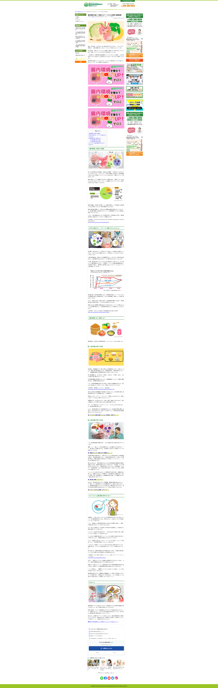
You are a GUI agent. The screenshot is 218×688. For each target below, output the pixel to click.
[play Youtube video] (106, 74)
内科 (77, 18)
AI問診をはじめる (107, 648)
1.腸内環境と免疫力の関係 (94, 133)
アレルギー (78, 19)
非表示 (99, 130)
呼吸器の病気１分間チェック (80, 55)
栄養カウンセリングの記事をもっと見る (105, 672)
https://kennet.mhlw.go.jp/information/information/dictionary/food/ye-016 (101, 389)
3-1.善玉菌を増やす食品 (95, 139)
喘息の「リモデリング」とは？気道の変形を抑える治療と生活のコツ (80, 37)
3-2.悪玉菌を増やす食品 (95, 141)
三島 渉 (93, 16)
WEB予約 (97, 652)
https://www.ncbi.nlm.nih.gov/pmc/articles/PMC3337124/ (98, 222)
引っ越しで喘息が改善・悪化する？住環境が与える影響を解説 (80, 33)
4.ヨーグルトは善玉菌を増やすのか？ (97, 143)
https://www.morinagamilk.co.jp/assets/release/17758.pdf (98, 312)
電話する (114, 652)
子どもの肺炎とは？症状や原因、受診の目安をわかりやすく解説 (80, 41)
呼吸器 (77, 17)
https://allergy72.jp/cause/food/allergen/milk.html (97, 557)
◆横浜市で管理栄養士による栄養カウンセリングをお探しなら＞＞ (103, 621)
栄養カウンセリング (80, 21)
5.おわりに (91, 144)
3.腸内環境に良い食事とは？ (95, 138)
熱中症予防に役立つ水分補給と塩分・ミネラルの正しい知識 (80, 28)
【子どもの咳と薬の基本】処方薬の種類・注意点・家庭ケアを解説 (80, 45)
